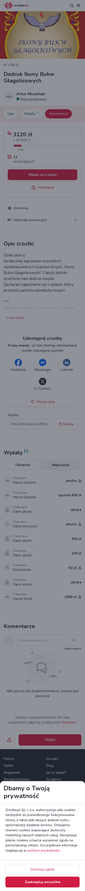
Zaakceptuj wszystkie (43, 882)
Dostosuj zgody (42, 869)
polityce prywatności (43, 850)
